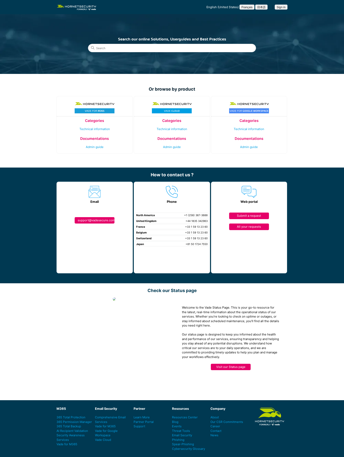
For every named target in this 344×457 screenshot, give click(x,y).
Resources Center (185, 417)
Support (139, 426)
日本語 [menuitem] (261, 7)
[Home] (76, 7)
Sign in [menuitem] (281, 7)
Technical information (94, 129)
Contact (215, 431)
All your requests (249, 227)
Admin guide (95, 147)
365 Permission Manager (74, 422)
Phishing (178, 440)
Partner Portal (144, 422)
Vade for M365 (67, 444)
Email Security (182, 435)
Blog (175, 422)
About (214, 417)
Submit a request (249, 216)
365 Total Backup (69, 426)
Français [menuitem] (246, 7)
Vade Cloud (103, 440)
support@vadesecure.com (96, 220)
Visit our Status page (230, 367)
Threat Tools (181, 431)
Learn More (142, 417)
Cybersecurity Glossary (188, 449)
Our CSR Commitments (226, 422)
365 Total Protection (71, 417)
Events (177, 426)
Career (215, 426)
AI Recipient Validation (72, 431)
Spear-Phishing (183, 444)
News (214, 435)
